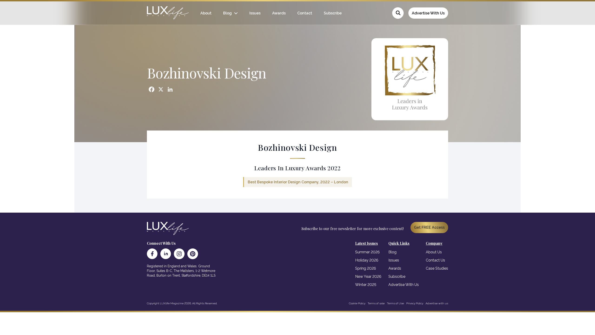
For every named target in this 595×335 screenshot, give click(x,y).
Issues (255, 13)
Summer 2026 (367, 252)
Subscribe (333, 13)
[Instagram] (179, 253)
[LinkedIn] (165, 253)
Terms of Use (395, 303)
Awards (279, 13)
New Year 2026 (368, 276)
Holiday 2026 (366, 260)
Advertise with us (437, 303)
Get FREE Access (429, 227)
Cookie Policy (357, 303)
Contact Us (435, 260)
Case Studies (437, 268)
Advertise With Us (428, 13)
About (206, 13)
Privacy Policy (414, 303)
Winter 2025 (365, 284)
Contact (304, 13)
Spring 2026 (365, 268)
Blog (227, 13)
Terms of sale (376, 303)
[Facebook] (152, 253)
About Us (434, 252)
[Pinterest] (192, 253)
